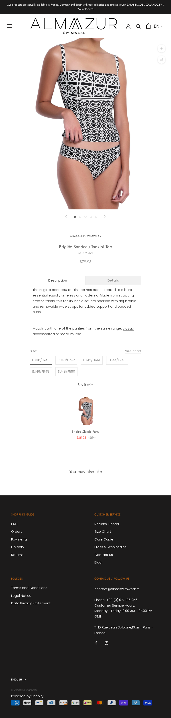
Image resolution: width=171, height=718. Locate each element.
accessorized (44, 334)
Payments (19, 539)
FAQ (14, 524)
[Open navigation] (9, 26)
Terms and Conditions (29, 587)
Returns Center (106, 524)
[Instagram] (106, 643)
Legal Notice (21, 595)
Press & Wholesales (110, 547)
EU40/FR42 (66, 360)
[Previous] (66, 216)
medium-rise (70, 334)
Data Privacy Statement (31, 603)
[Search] (138, 26)
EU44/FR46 (117, 360)
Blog (98, 562)
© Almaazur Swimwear (24, 690)
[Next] (105, 216)
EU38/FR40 (40, 360)
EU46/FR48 (40, 371)
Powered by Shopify (27, 696)
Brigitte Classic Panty (85, 431)
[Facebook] (96, 643)
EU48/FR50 (66, 371)
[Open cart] (148, 26)
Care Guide (103, 539)
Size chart (133, 351)
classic (128, 328)
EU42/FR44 (91, 360)
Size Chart (102, 531)
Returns (17, 554)
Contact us (103, 554)
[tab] (58, 280)
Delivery (17, 547)
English (16, 680)
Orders (16, 531)
